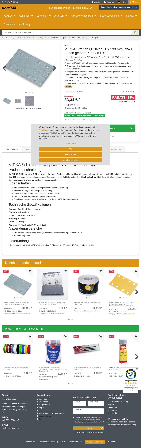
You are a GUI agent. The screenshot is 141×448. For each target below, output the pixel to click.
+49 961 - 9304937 (10, 420)
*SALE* (8, 15)
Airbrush (59, 15)
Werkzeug (24, 24)
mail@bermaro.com (10, 428)
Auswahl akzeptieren (71, 160)
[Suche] (135, 32)
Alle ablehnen (70, 154)
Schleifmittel (33, 38)
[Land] (119, 2)
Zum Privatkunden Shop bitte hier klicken (119, 7)
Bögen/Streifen (45, 38)
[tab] (12, 149)
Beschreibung (12, 149)
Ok (70, 149)
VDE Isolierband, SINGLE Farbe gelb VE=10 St (16, 368)
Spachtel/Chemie (110, 15)
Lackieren (42, 15)
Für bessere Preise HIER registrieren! (69, 7)
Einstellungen (70, 144)
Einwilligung (44, 130)
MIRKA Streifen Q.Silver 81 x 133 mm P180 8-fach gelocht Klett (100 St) (16, 303)
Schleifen (24, 15)
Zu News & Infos (10, 2)
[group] (17, 284)
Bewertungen (115, 149)
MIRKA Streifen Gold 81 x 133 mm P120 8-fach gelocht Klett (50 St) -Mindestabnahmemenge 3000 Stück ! (122, 304)
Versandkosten (25, 313)
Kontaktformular (9, 399)
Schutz (130, 15)
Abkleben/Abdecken (82, 15)
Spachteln (9, 24)
